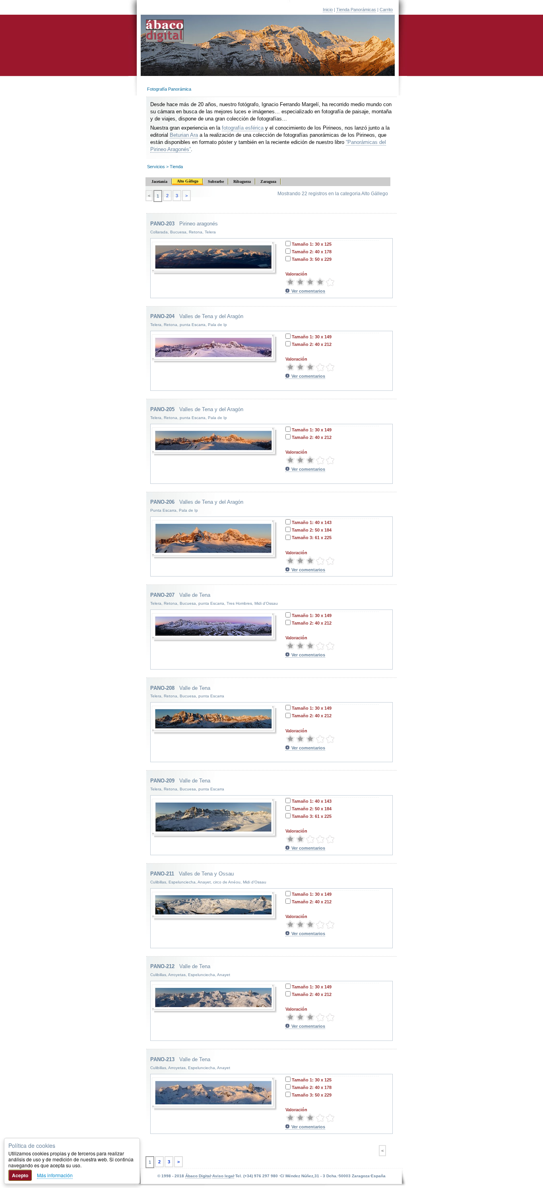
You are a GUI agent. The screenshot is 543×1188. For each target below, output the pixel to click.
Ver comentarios (308, 291)
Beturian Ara (184, 135)
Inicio (328, 9)
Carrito (386, 9)
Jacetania (159, 181)
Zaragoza (268, 181)
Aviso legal (223, 1176)
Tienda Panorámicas (356, 9)
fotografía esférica (243, 128)
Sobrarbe (216, 181)
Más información (55, 1175)
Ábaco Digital (198, 1176)
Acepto (20, 1175)
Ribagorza (242, 181)
